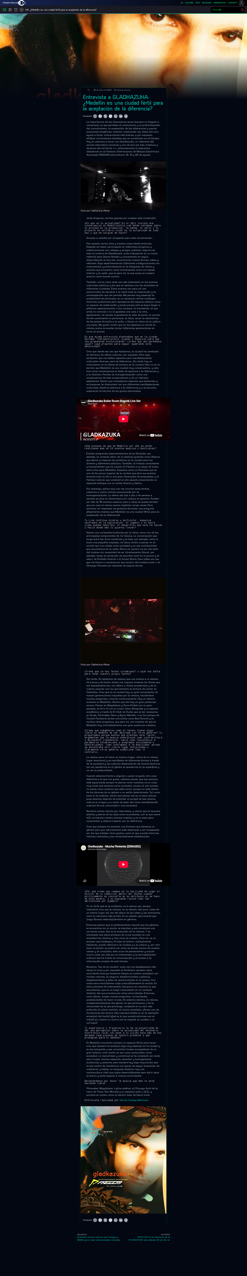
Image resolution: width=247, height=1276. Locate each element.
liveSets (232, 3)
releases (206, 3)
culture (189, 3)
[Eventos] (4, 9)
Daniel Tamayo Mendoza (134, 1100)
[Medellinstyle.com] (14, 3)
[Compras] (10, 9)
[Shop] (16, 9)
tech (198, 3)
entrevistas (220, 3)
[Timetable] (21, 9)
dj (182, 3)
